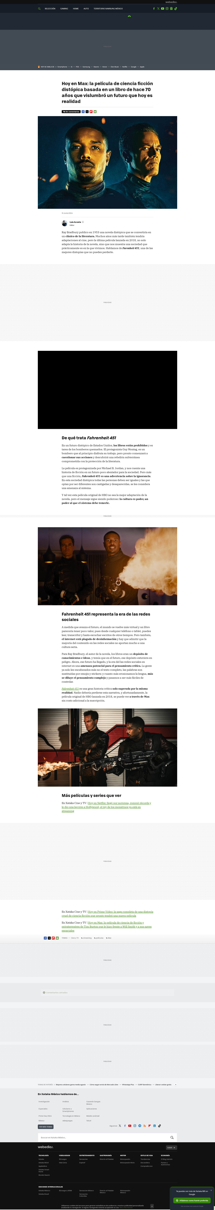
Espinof (82, 1162)
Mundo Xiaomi (44, 1175)
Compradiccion (147, 1166)
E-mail (95, 111)
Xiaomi (96, 66)
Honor (104, 66)
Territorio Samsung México (108, 8)
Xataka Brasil (44, 1194)
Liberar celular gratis (163, 1084)
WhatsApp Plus (128, 1084)
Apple (142, 66)
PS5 (77, 66)
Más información (126, 1207)
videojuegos (67, 1120)
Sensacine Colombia (83, 1195)
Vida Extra (63, 1162)
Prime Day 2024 (45, 1116)
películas (100, 938)
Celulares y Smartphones (68, 1109)
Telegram (140, 1125)
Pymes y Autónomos (165, 1163)
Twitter (158, 8)
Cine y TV (75, 938)
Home (76, 8)
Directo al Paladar (107, 1159)
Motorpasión (125, 1159)
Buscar (172, 1137)
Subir (169, 1147)
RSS (145, 1125)
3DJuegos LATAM (65, 1190)
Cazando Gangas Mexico (93, 1102)
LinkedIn (155, 1125)
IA (71, 66)
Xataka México (44, 1190)
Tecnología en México (71, 1116)
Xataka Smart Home (44, 1170)
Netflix (124, 66)
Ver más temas (45, 1127)
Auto (86, 8)
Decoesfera (145, 1162)
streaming (87, 938)
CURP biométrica (145, 1084)
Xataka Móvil (44, 1162)
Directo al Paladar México (107, 1191)
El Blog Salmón (166, 1159)
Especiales (43, 1108)
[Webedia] (171, 1)
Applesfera (43, 1166)
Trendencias (145, 1159)
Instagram (166, 8)
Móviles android (92, 1116)
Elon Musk (115, 66)
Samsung (86, 66)
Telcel (88, 1120)
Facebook (153, 8)
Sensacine (83, 1159)
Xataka (41, 1159)
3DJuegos (63, 1159)
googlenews (171, 8)
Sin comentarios (72, 111)
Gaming (64, 8)
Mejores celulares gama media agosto (71, 1084)
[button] (76, 221)
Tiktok (175, 8)
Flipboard (91, 111)
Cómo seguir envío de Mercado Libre (104, 1084)
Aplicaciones (91, 1108)
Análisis (65, 1101)
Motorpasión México (125, 1191)
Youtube (162, 8)
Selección (50, 8)
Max (109, 938)
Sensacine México (86, 1190)
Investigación (44, 1101)
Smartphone (62, 66)
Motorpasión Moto (127, 1162)
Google (133, 66)
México (41, 1120)
